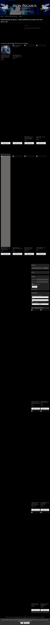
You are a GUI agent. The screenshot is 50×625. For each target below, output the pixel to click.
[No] (48, 621)
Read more (27, 622)
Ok (21, 622)
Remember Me (36, 284)
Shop (2, 16)
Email (33, 298)
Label (20, 16)
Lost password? (34, 289)
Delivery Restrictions (11, 16)
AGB (30, 617)
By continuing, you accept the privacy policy (39, 302)
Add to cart (5, 143)
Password (34, 281)
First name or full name (37, 295)
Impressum (26, 617)
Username (34, 279)
